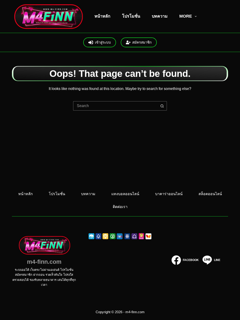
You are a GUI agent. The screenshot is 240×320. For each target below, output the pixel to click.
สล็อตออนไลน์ (210, 194)
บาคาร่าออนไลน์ (169, 194)
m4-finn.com (44, 261)
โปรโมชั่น (131, 16)
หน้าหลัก (102, 16)
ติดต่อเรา (120, 207)
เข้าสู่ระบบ (103, 42)
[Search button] (162, 106)
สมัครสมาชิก (142, 42)
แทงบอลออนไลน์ (125, 194)
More (185, 16)
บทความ (160, 16)
